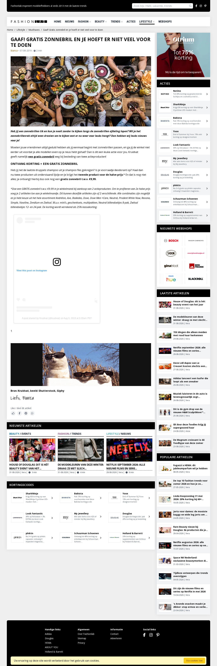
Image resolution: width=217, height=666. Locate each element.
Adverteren (116, 638)
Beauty (100, 21)
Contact (114, 633)
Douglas (49, 638)
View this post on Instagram (32, 270)
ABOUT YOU (51, 647)
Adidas (48, 633)
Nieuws (69, 21)
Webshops (165, 21)
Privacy (81, 642)
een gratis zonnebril (41, 156)
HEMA (48, 642)
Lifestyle (146, 21)
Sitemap (82, 638)
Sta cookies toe (194, 660)
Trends (116, 21)
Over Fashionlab (86, 633)
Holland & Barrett (54, 651)
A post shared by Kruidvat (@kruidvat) (41, 318)
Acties (131, 21)
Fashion (83, 21)
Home (57, 21)
